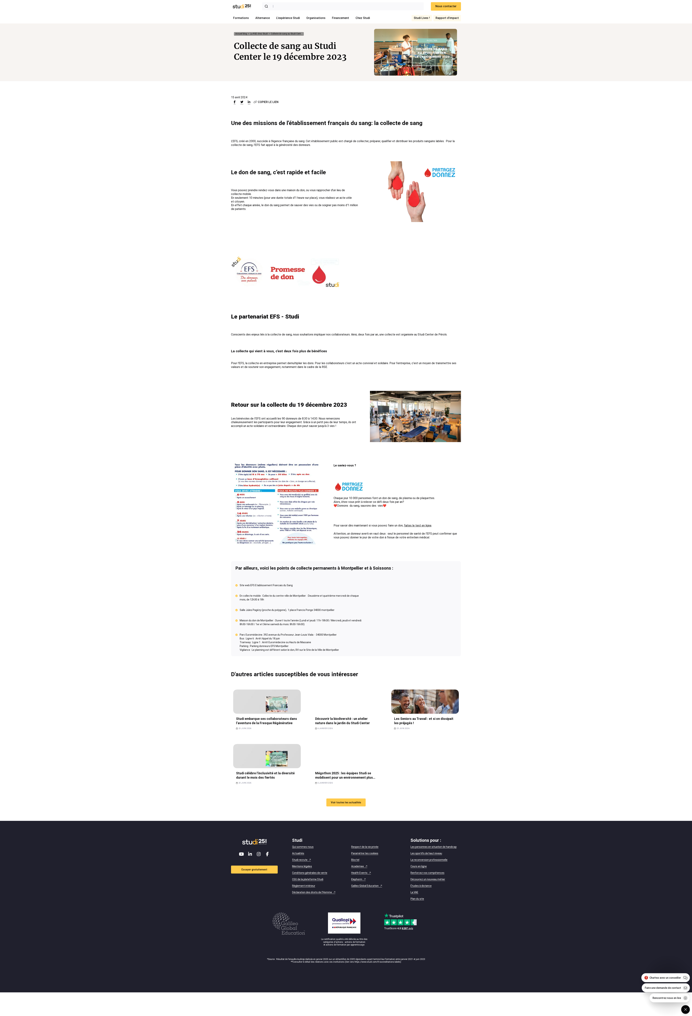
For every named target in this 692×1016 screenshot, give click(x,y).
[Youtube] (241, 854)
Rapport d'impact (447, 18)
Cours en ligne (419, 866)
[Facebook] (267, 854)
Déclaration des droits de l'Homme (312, 892)
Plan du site (417, 898)
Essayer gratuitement (254, 869)
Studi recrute (299, 859)
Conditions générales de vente (309, 872)
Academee (357, 866)
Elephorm (356, 879)
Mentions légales (302, 866)
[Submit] (267, 6)
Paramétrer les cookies (364, 853)
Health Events (359, 872)
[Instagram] (259, 854)
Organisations (315, 18)
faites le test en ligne (417, 525)
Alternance (262, 18)
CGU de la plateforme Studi (307, 879)
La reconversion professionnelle (429, 859)
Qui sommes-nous (303, 846)
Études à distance (421, 885)
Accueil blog (241, 33)
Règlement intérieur (303, 885)
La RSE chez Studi (259, 33)
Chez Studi (363, 18)
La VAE (414, 892)
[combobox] (343, 6)
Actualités (298, 853)
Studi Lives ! (422, 18)
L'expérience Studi (288, 18)
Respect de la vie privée (364, 846)
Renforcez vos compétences (427, 872)
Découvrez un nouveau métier (428, 879)
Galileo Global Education (365, 885)
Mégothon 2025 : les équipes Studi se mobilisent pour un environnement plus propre (344, 777)
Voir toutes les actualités (346, 802)
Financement (340, 18)
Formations (241, 18)
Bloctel (355, 859)
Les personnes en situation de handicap (434, 846)
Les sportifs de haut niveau (426, 853)
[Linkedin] (250, 854)
